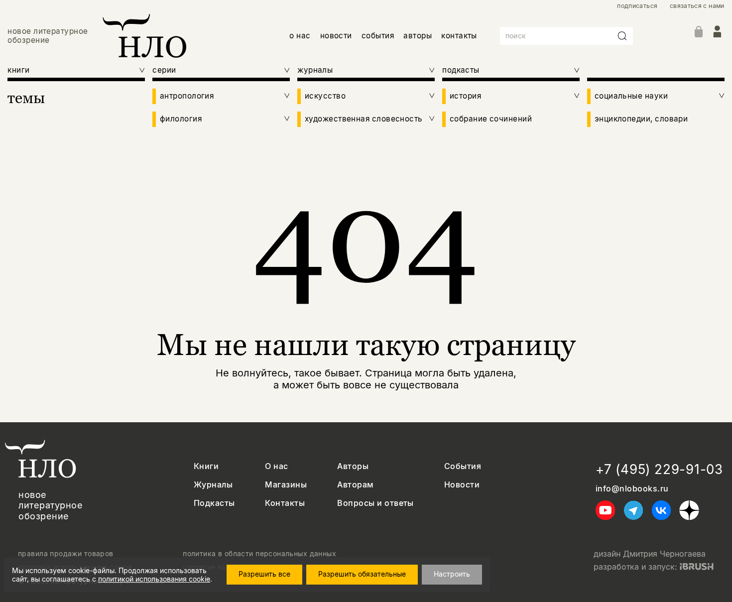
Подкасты (214, 503)
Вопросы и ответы (375, 503)
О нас (276, 466)
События (462, 466)
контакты (459, 35)
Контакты (285, 503)
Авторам (355, 484)
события (378, 35)
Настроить (452, 574)
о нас (299, 35)
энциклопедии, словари (641, 119)
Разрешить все (264, 574)
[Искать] (622, 35)
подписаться (637, 5)
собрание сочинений (491, 119)
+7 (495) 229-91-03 (659, 469)
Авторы (352, 466)
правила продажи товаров (66, 554)
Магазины (286, 484)
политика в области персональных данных (259, 554)
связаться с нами (697, 5)
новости (336, 35)
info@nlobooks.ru (632, 488)
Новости (462, 484)
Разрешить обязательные (362, 574)
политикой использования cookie (154, 579)
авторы (417, 35)
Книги (206, 466)
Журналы (213, 484)
